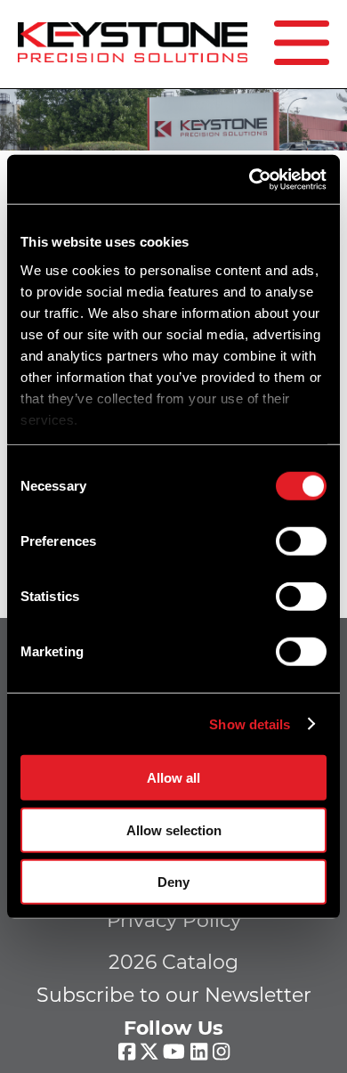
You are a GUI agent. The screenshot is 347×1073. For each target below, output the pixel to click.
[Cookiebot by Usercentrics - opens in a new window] (250, 179)
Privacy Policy (174, 920)
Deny (173, 882)
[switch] (301, 541)
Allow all (173, 777)
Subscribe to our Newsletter (173, 995)
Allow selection (174, 829)
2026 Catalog (173, 962)
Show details (249, 723)
